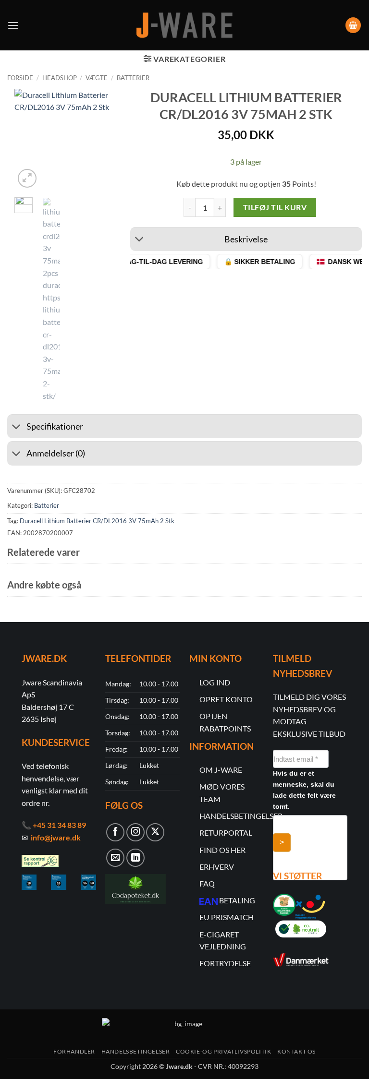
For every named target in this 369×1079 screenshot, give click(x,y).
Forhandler (74, 1051)
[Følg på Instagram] (135, 832)
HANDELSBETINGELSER (241, 815)
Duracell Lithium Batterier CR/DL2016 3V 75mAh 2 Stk (97, 521)
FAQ (207, 883)
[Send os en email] (115, 858)
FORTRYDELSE (225, 963)
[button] (13, 25)
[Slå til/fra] (139, 240)
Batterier (133, 78)
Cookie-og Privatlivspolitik (223, 1051)
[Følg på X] (155, 832)
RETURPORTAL (225, 832)
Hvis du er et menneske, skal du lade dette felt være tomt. (304, 789)
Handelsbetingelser (135, 1051)
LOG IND (214, 682)
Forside (20, 78)
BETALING (237, 900)
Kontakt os (296, 1051)
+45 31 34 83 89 (59, 824)
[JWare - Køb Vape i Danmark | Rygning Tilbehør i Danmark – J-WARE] (184, 25)
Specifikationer (54, 426)
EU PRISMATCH (226, 917)
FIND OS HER (222, 849)
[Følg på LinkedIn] (135, 858)
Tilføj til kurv (275, 207)
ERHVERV (216, 866)
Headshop (59, 78)
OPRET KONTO (226, 699)
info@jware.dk (56, 837)
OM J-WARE (220, 769)
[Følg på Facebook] (115, 832)
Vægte (97, 78)
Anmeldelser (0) (55, 453)
